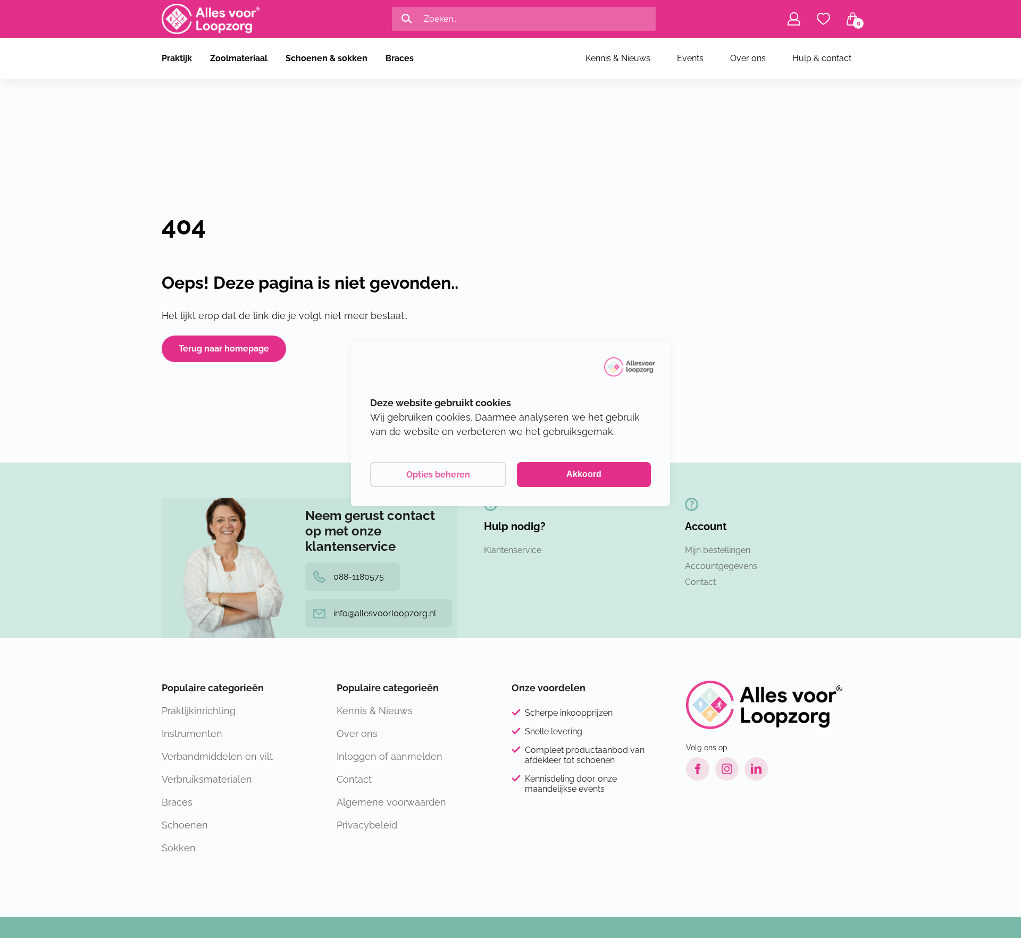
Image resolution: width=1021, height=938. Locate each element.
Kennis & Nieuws (617, 58)
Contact (700, 582)
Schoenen (185, 825)
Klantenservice (512, 550)
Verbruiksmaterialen (207, 779)
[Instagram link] (727, 769)
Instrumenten (192, 733)
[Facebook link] (697, 769)
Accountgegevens (721, 566)
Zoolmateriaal (238, 58)
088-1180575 (358, 577)
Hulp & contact (821, 58)
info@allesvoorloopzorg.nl (384, 613)
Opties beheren (438, 475)
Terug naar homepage (224, 349)
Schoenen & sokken (326, 58)
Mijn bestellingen (717, 550)
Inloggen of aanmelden (389, 756)
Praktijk (177, 58)
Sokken (179, 847)
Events (690, 58)
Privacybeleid (367, 825)
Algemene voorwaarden (391, 802)
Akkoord (583, 474)
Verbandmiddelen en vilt (217, 756)
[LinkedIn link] (756, 769)
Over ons (748, 58)
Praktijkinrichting (199, 710)
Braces (400, 58)
